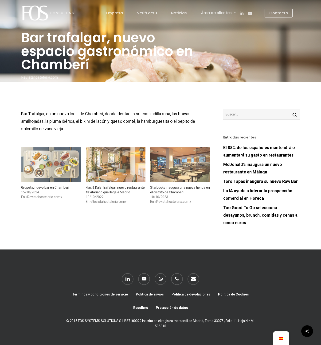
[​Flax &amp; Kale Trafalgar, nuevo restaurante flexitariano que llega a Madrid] (116, 164)
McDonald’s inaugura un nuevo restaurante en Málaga (252, 168)
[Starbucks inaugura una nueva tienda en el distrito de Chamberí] (180, 164)
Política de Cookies (233, 294)
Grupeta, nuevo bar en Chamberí (45, 187)
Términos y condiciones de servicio (100, 294)
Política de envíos (150, 294)
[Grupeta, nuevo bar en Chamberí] (51, 164)
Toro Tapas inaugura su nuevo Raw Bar (260, 181)
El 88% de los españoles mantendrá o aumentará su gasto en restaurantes (259, 151)
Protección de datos (172, 308)
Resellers (140, 308)
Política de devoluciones (191, 294)
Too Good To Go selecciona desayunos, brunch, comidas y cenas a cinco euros (260, 215)
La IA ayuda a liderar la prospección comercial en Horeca (257, 194)
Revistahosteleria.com (39, 77)
